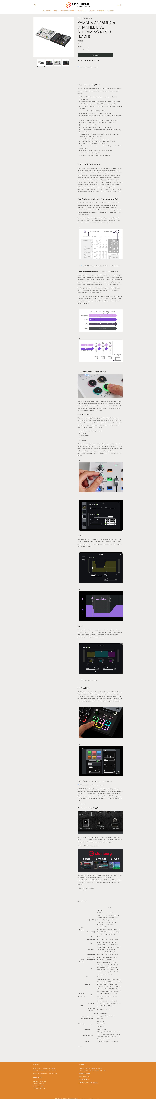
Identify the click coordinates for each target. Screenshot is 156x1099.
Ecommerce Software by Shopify (71, 1098)
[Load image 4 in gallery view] (65, 62)
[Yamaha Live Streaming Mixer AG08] (100, 66)
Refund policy (82, 1098)
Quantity (80, 46)
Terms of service (98, 1098)
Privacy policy (90, 1098)
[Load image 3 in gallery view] (57, 62)
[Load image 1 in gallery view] (41, 62)
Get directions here (84, 1073)
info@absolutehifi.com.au (90, 1082)
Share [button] (80, 1046)
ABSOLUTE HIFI (61, 1098)
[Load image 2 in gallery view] (49, 62)
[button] (35, 5)
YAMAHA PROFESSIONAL (85, 18)
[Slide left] (35, 62)
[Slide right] (72, 62)
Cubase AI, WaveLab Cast (86, 888)
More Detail (82, 804)
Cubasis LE (82, 890)
